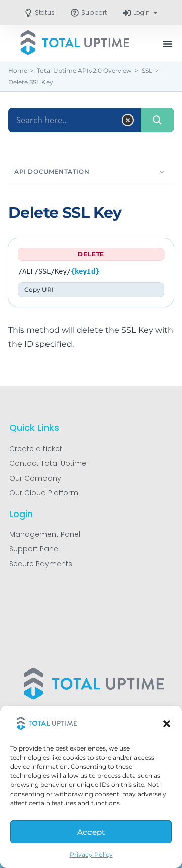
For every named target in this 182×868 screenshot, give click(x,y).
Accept (91, 832)
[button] (167, 724)
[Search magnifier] (157, 120)
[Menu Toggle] (168, 43)
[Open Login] (155, 12)
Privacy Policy (91, 854)
